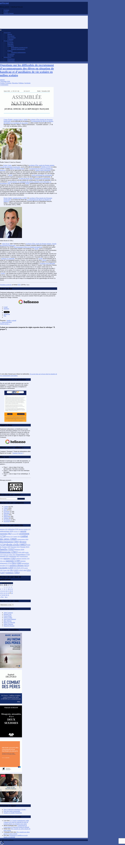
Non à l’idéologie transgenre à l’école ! (15, 809)
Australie (17, 531)
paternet (2, 80)
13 (1, 591)
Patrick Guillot (8, 617)
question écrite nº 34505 (20, 198)
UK (14, 570)
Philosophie (7, 516)
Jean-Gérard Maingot (10, 619)
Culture (6, 508)
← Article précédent (6, 322)
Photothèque (11, 59)
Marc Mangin (8, 621)
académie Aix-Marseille (7, 258)
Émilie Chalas (7, 165)
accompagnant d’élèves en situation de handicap (28, 247)
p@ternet (4, 3)
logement (4, 556)
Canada (16, 536)
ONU (2, 561)
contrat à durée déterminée (42, 170)
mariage (9, 558)
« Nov (2, 597)
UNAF (22, 570)
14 (3, 591)
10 (8, 589)
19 (12, 591)
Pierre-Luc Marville (9, 622)
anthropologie (6, 531)
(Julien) (8, 198)
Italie (12, 554)
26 (12, 593)
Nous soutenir (12, 37)
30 (6, 595)
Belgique (9, 536)
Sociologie (11, 55)
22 (4, 593)
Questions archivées (6, 284)
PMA (17, 563)
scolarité (13, 320)
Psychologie (11, 54)
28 (3, 595)
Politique (10, 51)
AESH (10, 175)
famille (9, 320)
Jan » (6, 597)
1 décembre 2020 (5, 81)
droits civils (16, 544)
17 (8, 591)
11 (10, 589)
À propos (6, 10)
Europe (24, 547)
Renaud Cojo (7, 614)
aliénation (13, 529)
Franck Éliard (8, 616)
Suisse (6, 570)
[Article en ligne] (11, 667)
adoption (4, 529)
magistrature (14, 556)
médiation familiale (22, 558)
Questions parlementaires (18, 52)
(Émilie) (8, 119)
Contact (6, 11)
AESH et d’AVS (46, 167)
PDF (19, 284)
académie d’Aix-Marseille (47, 263)
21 (3, 593)
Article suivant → (5, 324)
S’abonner (10, 39)
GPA (21, 552)
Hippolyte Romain (9, 626)
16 (6, 591)
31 (8, 595)
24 (8, 593)
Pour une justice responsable (12, 811)
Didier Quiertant (8, 624)
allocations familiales (24, 529)
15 (4, 591)
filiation (19, 549)
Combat (2, 83)
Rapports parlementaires (18, 49)
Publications (11, 60)
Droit (5, 510)
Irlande (6, 554)
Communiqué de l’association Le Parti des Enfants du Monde (16, 826)
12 (12, 589)
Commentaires (4, 84)
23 (6, 593)
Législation (11, 46)
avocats (15, 534)
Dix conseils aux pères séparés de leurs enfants (17, 832)
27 (1, 595)
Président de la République (42, 178)
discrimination (9, 541)
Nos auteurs (11, 36)
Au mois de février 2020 (26, 178)
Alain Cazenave (8, 612)
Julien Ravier (6, 243)
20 (1, 593)
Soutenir (18, 453)
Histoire (10, 34)
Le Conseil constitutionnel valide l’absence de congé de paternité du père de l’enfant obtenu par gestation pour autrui (16, 822)
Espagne (15, 547)
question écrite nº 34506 (20, 119)
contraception (22, 539)
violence (13, 572)
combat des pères (14, 537)
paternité (13, 561)
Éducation (10, 44)
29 (4, 595)
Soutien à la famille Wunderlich (13, 813)
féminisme (9, 552)
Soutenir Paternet (9, 13)
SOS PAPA (19, 568)
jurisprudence (23, 554)
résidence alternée (19, 565)
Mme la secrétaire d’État (17, 168)
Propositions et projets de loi (19, 47)
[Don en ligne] (28, 304)
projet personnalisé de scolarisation (42, 175)
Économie (10, 42)
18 (10, 591)
